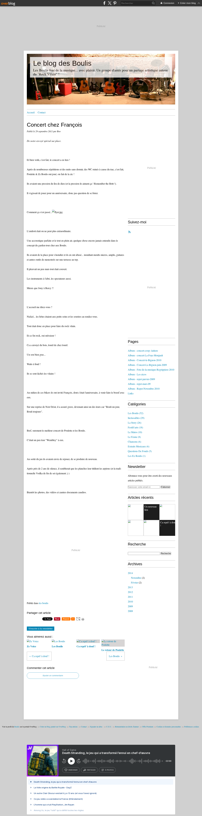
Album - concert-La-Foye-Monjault (145, 355)
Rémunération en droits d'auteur (127, 726)
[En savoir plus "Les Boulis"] (136, 528)
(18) (135, 427)
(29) (136, 417)
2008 (130, 611)
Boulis (16, 726)
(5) (140, 451)
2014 (130, 573)
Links (131, 393)
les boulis (43, 603)
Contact (41, 112)
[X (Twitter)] (110, 3)
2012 (130, 592)
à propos (109, 770)
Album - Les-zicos (137, 374)
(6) (134, 441)
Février (134, 582)
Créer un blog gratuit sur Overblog (53, 726)
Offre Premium (147, 726)
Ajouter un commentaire (53, 675)
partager (91, 770)
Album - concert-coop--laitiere (143, 350)
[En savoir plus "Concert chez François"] (151, 528)
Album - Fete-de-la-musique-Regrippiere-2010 (151, 369)
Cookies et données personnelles (169, 726)
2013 (130, 587)
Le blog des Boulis (62, 63)
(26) (134, 422)
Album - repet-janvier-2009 (141, 379)
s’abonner (72, 770)
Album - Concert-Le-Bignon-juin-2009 (147, 364)
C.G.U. (109, 726)
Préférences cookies (191, 726)
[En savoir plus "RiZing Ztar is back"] (136, 512)
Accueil (31, 112)
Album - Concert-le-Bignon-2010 (144, 360)
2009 (130, 606)
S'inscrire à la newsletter (40, 628)
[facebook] (104, 3)
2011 (130, 596)
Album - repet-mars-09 (139, 383)
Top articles (73, 726)
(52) (135, 413)
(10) (135, 432)
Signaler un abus (96, 726)
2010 (130, 601)
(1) (137, 455)
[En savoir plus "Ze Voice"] (167, 512)
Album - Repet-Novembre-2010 (144, 388)
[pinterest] (115, 3)
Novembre (136, 577)
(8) (134, 436)
